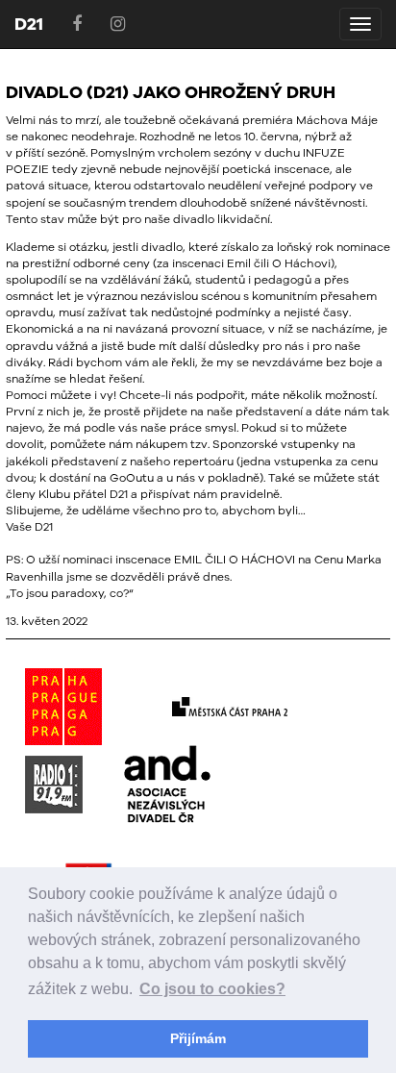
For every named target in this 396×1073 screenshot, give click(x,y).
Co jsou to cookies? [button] (212, 989)
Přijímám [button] (198, 1038)
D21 (28, 23)
